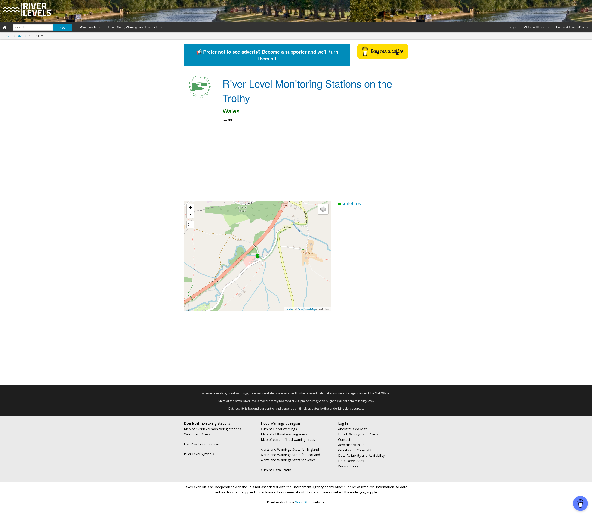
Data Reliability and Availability (361, 455)
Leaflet (289, 309)
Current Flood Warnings (279, 429)
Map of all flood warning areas (284, 434)
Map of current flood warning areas (288, 439)
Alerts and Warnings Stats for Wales (288, 460)
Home (7, 36)
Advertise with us (351, 445)
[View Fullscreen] (190, 224)
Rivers (22, 36)
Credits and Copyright (355, 450)
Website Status (534, 27)
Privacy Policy (348, 466)
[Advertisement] (296, 164)
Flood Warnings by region (280, 423)
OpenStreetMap (307, 309)
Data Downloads (351, 461)
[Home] (5, 27)
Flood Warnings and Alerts (358, 434)
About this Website (352, 429)
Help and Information (570, 27)
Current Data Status (276, 470)
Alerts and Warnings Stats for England (290, 449)
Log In (513, 27)
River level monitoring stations (207, 423)
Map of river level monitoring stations (212, 429)
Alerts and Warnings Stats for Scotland (290, 455)
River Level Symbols (199, 454)
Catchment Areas (197, 434)
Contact (344, 439)
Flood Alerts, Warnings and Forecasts (133, 27)
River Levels (88, 27)
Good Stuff (303, 502)
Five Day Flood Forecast (202, 444)
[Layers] (323, 209)
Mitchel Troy (351, 203)
